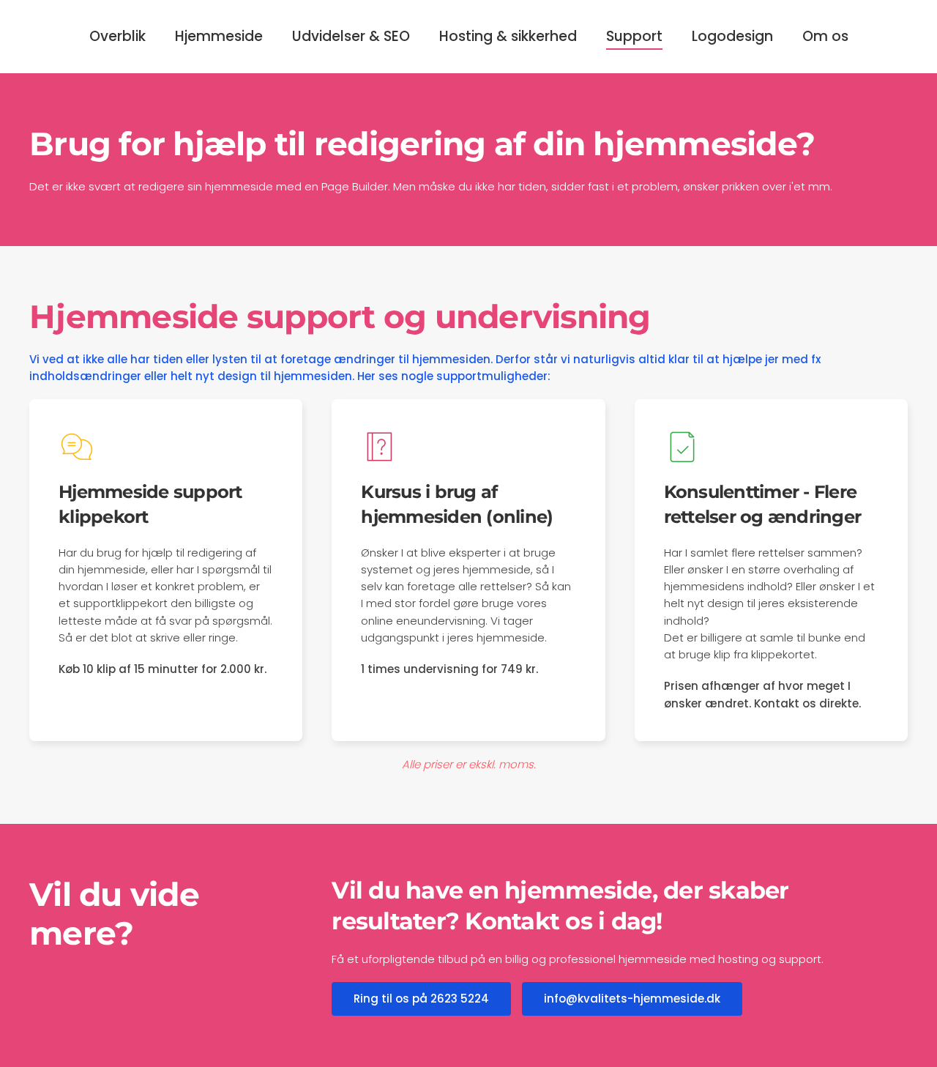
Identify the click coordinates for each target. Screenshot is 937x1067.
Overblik (117, 36)
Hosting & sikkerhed (508, 36)
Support (634, 36)
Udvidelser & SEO (351, 36)
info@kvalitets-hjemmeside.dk (632, 998)
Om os (825, 36)
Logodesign (732, 36)
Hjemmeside (219, 36)
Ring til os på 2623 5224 (421, 998)
